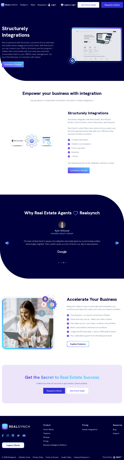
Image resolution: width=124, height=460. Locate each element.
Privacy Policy (38, 457)
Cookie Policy (66, 457)
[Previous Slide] (7, 242)
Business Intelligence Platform (55, 445)
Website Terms (24, 457)
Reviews (46, 437)
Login (53, 5)
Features (46, 433)
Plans (33, 5)
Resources (42, 5)
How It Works (48, 429)
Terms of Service (52, 457)
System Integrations (89, 429)
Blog (114, 429)
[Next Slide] (116, 242)
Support (116, 433)
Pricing (45, 441)
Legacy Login (70, 5)
